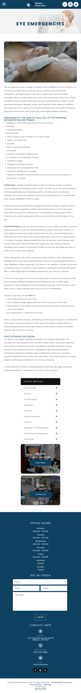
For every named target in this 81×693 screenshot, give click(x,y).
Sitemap (47, 684)
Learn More (40, 462)
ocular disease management (36, 433)
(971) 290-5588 (40, 652)
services (27, 393)
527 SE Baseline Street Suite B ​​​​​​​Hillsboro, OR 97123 (40, 639)
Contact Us (41, 494)
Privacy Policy (36, 684)
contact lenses (30, 399)
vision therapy (30, 388)
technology (28, 439)
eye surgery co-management (36, 428)
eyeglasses (28, 405)
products (27, 422)
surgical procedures (32, 416)
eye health (28, 410)
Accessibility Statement (61, 682)
